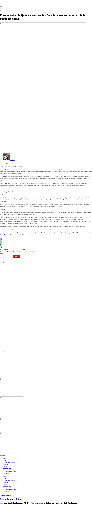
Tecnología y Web (7, 470)
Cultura (4, 460)
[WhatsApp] (46, 246)
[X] (46, 240)
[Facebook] (46, 238)
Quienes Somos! (5, 495)
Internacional (6, 473)
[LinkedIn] (46, 248)
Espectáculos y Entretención (10, 462)
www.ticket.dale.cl (6, 234)
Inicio (4, 458)
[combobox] (6, 8)
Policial (5, 466)
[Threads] (46, 244)
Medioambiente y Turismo (9, 471)
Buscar (1, 253)
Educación (5, 464)
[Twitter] (46, 242)
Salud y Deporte (7, 468)
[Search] (0, 10)
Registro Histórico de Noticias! (11, 499)
